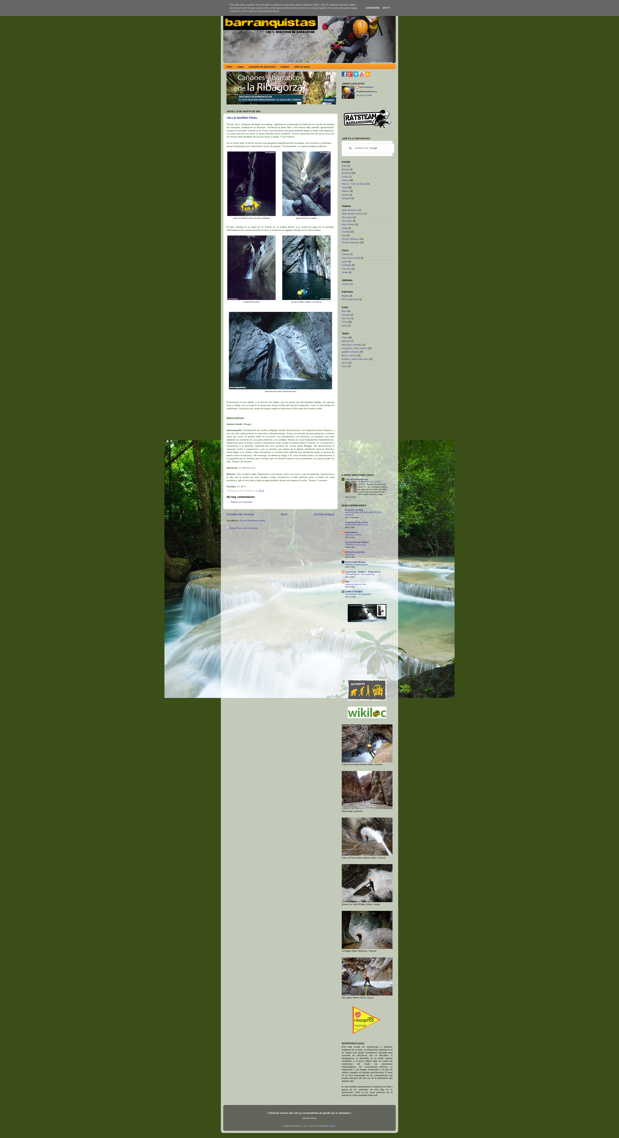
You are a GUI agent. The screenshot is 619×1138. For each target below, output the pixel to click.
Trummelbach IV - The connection (360, 574)
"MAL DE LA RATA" (353, 535)
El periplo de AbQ (354, 510)
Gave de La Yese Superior (356, 564)
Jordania (346, 284)
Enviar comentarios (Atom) (252, 521)
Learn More (372, 8)
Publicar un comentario (241, 502)
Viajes (345, 337)
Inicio (284, 514)
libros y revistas (349, 355)
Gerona (345, 177)
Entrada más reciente (240, 514)
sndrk (304, 1126)
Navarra (345, 195)
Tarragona (346, 198)
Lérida (344, 187)
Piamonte (346, 269)
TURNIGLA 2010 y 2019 (355, 545)
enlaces (285, 66)
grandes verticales (350, 352)
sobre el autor (302, 66)
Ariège (345, 228)
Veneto (345, 272)
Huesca (345, 180)
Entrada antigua (324, 514)
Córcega (345, 232)
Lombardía (347, 265)
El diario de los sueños (356, 522)
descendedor (351, 532)
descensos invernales (352, 345)
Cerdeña (345, 254)
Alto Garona (347, 217)
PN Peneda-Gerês (350, 299)
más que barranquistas (356, 479)
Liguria (345, 261)
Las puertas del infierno (357, 542)
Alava (344, 166)
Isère (344, 235)
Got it (386, 8)
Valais (344, 326)
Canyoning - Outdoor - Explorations (363, 572)
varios (344, 366)
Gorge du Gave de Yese (355, 584)
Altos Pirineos (348, 224)
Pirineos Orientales (350, 242)
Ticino (344, 322)
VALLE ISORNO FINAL (242, 117)
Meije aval (349, 554)
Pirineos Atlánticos (350, 239)
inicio (229, 66)
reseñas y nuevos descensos (355, 359)
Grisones (346, 315)
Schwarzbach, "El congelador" (358, 594)
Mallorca (346, 191)
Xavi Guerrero (366, 87)
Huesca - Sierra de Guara (353, 184)
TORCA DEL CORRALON (356, 525)
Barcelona (346, 173)
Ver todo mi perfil (364, 95)
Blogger (332, 1126)
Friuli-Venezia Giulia (351, 258)
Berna (344, 311)
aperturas (346, 341)
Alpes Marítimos (349, 210)
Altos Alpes (347, 221)
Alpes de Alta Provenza (353, 214)
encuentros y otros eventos (354, 348)
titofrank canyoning (354, 552)
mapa (240, 66)
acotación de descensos (262, 66)
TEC (347, 582)
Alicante (345, 169)
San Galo (346, 318)
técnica (345, 363)
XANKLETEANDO (353, 592)
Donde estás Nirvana (355, 562)
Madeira (345, 296)
